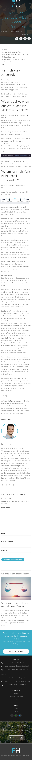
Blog (16, 708)
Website (4, 550)
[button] (30, 3)
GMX (5, 118)
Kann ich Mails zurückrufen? (11, 52)
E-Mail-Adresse (7, 542)
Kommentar (5, 508)
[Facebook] (12, 715)
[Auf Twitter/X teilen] (20, 38)
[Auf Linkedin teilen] (25, 38)
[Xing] (16, 715)
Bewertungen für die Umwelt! (16, 725)
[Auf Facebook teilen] (16, 38)
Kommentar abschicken (13, 559)
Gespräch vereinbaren (17, 651)
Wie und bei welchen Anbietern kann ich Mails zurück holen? (15, 56)
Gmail (26, 115)
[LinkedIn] (20, 715)
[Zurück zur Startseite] (16, 3)
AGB (16, 700)
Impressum (16, 693)
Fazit (3, 64)
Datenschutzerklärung (16, 696)
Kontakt (16, 711)
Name (3, 533)
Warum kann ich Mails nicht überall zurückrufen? (13, 61)
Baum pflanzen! (16, 738)
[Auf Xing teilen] (29, 38)
